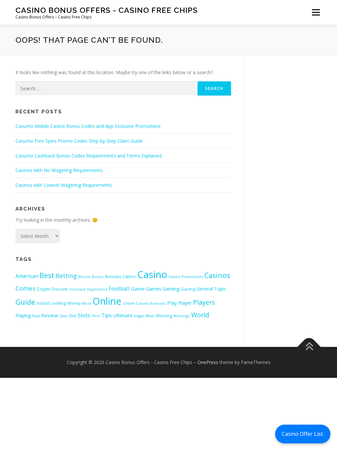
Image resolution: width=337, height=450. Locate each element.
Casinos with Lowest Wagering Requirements (63, 185)
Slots (84, 315)
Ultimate (123, 315)
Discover (60, 289)
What (149, 315)
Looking (58, 303)
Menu (316, 12)
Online (106, 301)
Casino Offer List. (303, 433)
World (200, 314)
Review (49, 315)
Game (138, 288)
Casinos (217, 275)
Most (86, 303)
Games (153, 288)
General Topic (211, 289)
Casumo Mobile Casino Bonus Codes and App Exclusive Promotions (88, 126)
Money (74, 303)
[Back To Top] (309, 346)
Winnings (181, 315)
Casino (152, 274)
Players (204, 302)
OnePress (207, 362)
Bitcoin (84, 276)
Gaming (171, 288)
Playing (23, 315)
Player (185, 302)
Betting (66, 276)
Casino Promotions (185, 276)
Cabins (129, 276)
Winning (164, 316)
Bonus (98, 276)
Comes (25, 288)
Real (36, 315)
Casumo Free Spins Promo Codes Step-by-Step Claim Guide (79, 141)
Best (46, 275)
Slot (72, 316)
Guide (25, 302)
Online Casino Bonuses (144, 303)
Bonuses (113, 276)
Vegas (139, 315)
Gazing (188, 289)
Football (119, 288)
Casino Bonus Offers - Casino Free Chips (106, 10)
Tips (106, 315)
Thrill (95, 316)
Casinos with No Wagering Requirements (59, 170)
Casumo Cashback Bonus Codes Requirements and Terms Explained (88, 156)
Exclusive (78, 289)
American (26, 276)
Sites (63, 316)
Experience (97, 289)
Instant (43, 303)
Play (172, 302)
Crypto (43, 289)
